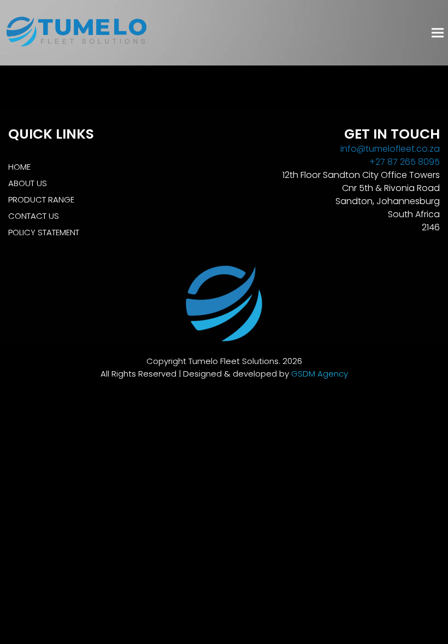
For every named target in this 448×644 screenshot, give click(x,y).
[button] (438, 32)
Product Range (41, 199)
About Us (27, 183)
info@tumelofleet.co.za (390, 148)
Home (19, 166)
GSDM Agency (319, 373)
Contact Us (33, 216)
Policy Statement (43, 232)
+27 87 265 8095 (404, 162)
